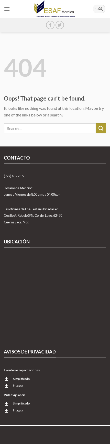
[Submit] (100, 9)
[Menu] (7, 9)
